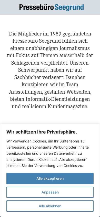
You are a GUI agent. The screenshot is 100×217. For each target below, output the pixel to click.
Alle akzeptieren (50, 178)
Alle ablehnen (50, 206)
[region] (50, 170)
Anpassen (50, 192)
